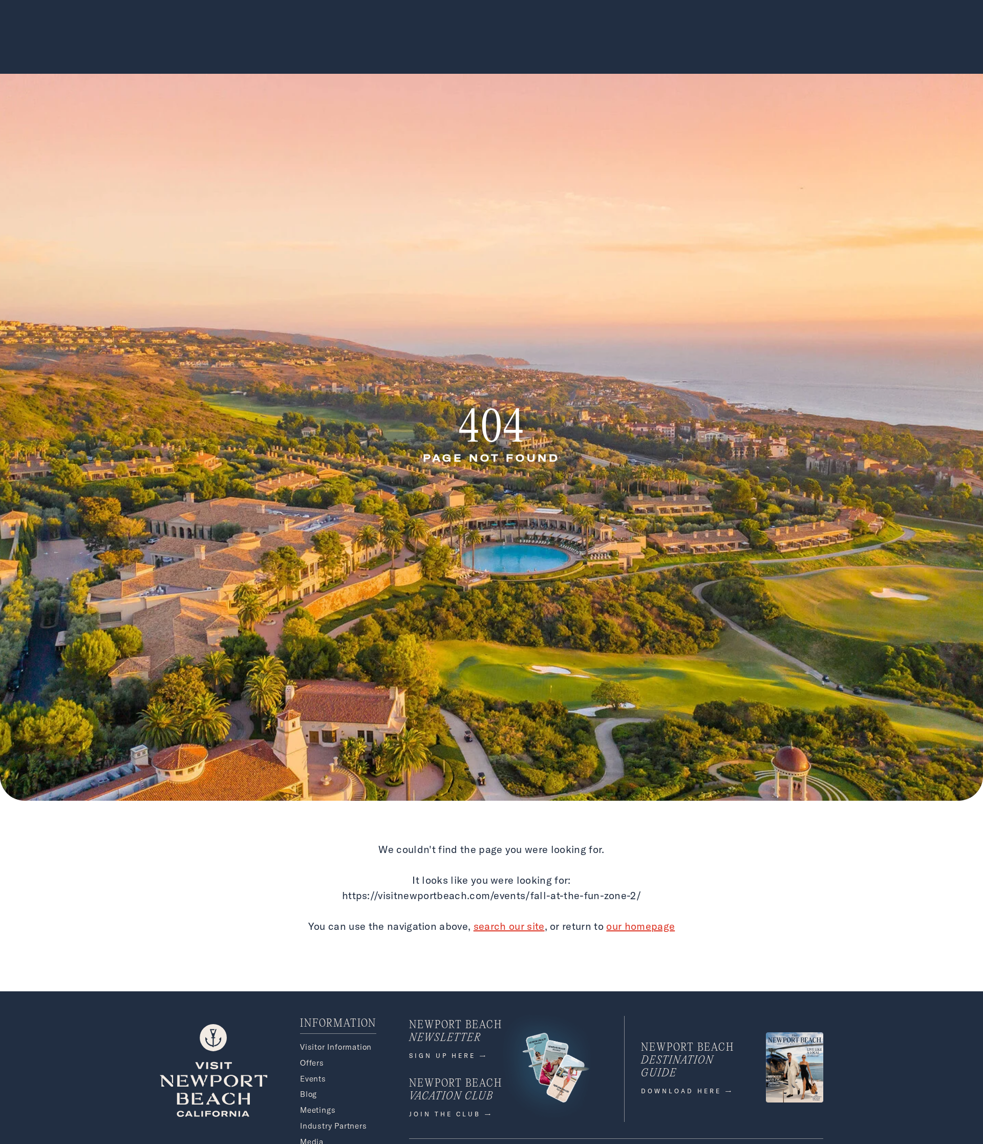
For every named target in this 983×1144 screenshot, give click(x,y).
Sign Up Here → (448, 1055)
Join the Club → (451, 1114)
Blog (308, 1094)
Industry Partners (333, 1126)
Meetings (317, 1110)
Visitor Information (336, 1047)
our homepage (640, 926)
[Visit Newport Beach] (213, 1114)
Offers (312, 1063)
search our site (509, 926)
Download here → (687, 1091)
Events (313, 1079)
